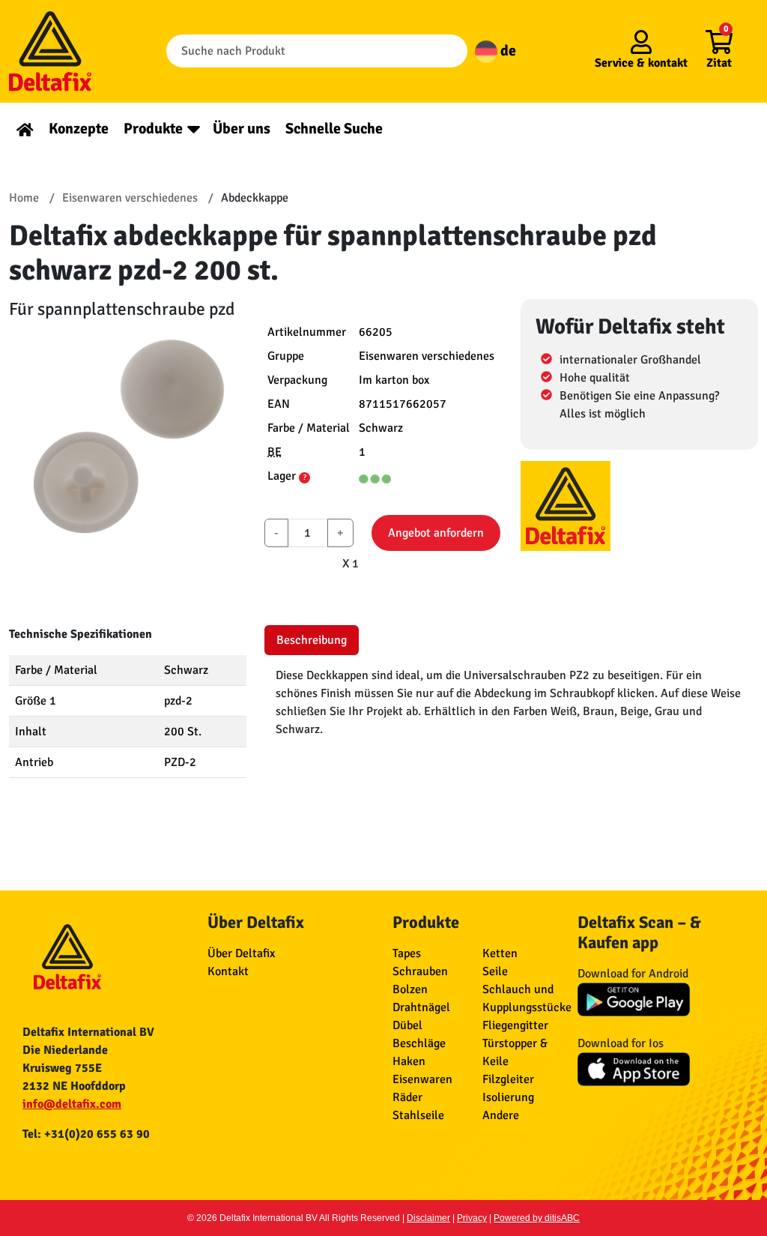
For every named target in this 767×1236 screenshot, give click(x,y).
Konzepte (79, 128)
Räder (407, 1097)
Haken (408, 1061)
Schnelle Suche (334, 128)
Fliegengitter (515, 1025)
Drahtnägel (421, 1007)
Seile (495, 971)
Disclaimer (428, 1218)
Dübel (407, 1025)
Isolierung (508, 1097)
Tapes (406, 953)
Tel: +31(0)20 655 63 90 (86, 1134)
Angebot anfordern (436, 532)
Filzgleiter (508, 1079)
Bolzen (410, 989)
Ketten (500, 953)
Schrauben (420, 971)
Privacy (472, 1218)
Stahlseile (418, 1115)
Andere (500, 1115)
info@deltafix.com (71, 1104)
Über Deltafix (241, 953)
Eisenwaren (422, 1079)
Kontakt (228, 971)
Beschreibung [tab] (311, 640)
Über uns (241, 128)
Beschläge (419, 1043)
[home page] (25, 128)
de (506, 50)
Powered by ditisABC (537, 1218)
